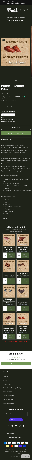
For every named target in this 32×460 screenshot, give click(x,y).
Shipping (3, 100)
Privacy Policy (7, 391)
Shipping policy (22, 453)
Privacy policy (23, 451)
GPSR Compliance (9, 403)
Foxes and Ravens (15, 449)
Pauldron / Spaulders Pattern (23, 328)
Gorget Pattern (23, 303)
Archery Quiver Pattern (23, 248)
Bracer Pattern (9, 275)
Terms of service (12, 453)
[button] (3, 10)
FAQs (4, 380)
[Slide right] (20, 81)
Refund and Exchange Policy (12, 388)
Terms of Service (8, 395)
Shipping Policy (8, 399)
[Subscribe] (25, 414)
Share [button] (5, 218)
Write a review (16, 364)
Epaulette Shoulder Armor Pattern (9, 301)
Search (5, 376)
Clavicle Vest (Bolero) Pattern (23, 274)
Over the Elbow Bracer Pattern (8, 329)
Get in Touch (7, 384)
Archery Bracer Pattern (9, 248)
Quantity (3, 103)
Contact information (17, 456)
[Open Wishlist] (24, 10)
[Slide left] (12, 81)
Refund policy (14, 451)
